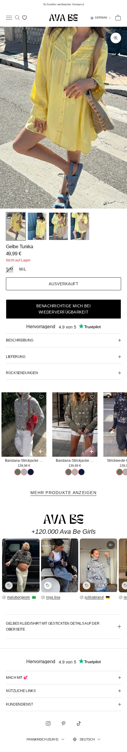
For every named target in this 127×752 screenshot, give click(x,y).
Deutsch (87, 739)
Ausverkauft (63, 284)
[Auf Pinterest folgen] (63, 723)
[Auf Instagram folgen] (48, 723)
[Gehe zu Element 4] (80, 226)
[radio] (17, 472)
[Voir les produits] (9, 585)
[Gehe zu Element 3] (58, 226)
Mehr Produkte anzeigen (63, 492)
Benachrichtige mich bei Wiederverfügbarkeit (63, 309)
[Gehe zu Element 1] (16, 226)
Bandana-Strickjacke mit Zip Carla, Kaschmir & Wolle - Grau (25, 460)
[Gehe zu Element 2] (37, 226)
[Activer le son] (111, 545)
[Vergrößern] (21, 565)
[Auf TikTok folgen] (79, 723)
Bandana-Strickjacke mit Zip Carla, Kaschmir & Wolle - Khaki (76, 460)
